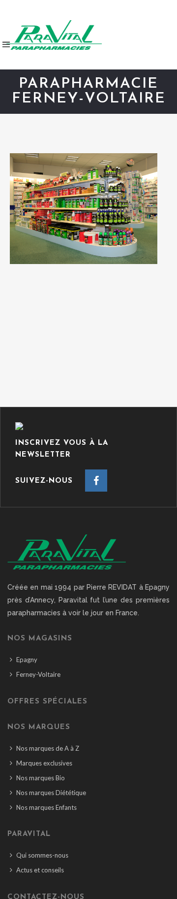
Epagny (26, 660)
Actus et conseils (40, 870)
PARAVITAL (29, 834)
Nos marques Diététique (51, 793)
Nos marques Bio (40, 778)
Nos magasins (39, 638)
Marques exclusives (44, 763)
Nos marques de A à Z (47, 748)
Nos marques (38, 727)
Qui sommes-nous (42, 855)
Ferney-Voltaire (38, 674)
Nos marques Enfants (46, 807)
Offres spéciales (47, 701)
